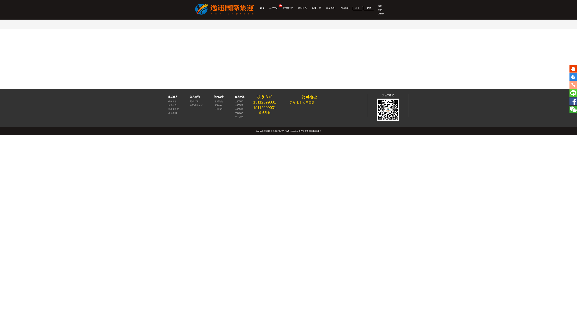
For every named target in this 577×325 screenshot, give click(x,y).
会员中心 (274, 8)
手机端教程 (173, 109)
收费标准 (288, 8)
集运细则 (172, 113)
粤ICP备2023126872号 (311, 131)
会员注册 (239, 109)
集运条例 (330, 8)
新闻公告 (316, 8)
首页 (262, 8)
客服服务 (302, 8)
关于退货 (239, 117)
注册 (357, 8)
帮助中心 (219, 105)
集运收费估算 (196, 105)
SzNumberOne (292, 131)
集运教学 (172, 105)
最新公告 (219, 101)
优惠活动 (219, 109)
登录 (369, 8)
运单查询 (194, 101)
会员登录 (239, 101)
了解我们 (345, 8)
